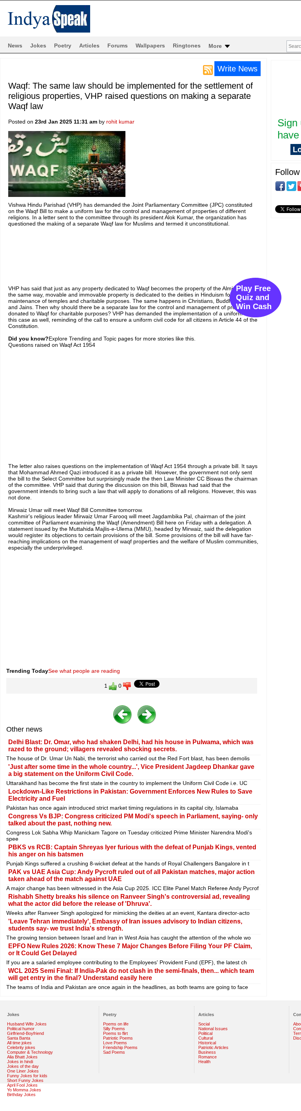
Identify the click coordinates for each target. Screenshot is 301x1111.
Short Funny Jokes (25, 1080)
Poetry (62, 45)
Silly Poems (114, 1028)
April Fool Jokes (22, 1085)
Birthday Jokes (21, 1094)
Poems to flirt (115, 1033)
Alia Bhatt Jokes (22, 1057)
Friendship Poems (120, 1047)
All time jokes (19, 1042)
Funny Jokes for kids (27, 1075)
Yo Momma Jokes (24, 1089)
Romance (207, 1057)
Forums (117, 45)
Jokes (38, 45)
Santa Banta (18, 1038)
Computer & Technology (30, 1052)
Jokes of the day (23, 1066)
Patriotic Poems (118, 1038)
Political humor (20, 1028)
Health (204, 1061)
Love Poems (115, 1042)
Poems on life (116, 1024)
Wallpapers (150, 45)
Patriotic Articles (213, 1047)
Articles (89, 45)
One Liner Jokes (23, 1071)
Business (207, 1052)
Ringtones (187, 45)
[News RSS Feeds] (208, 69)
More (216, 46)
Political (205, 1033)
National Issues (213, 1028)
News (15, 45)
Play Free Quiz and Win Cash (254, 297)
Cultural (205, 1038)
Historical (207, 1042)
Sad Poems (114, 1052)
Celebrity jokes (21, 1047)
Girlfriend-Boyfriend (25, 1033)
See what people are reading (84, 671)
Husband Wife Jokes (27, 1024)
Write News (237, 68)
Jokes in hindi (20, 1061)
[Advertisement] (151, 252)
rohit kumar (120, 121)
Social (204, 1024)
